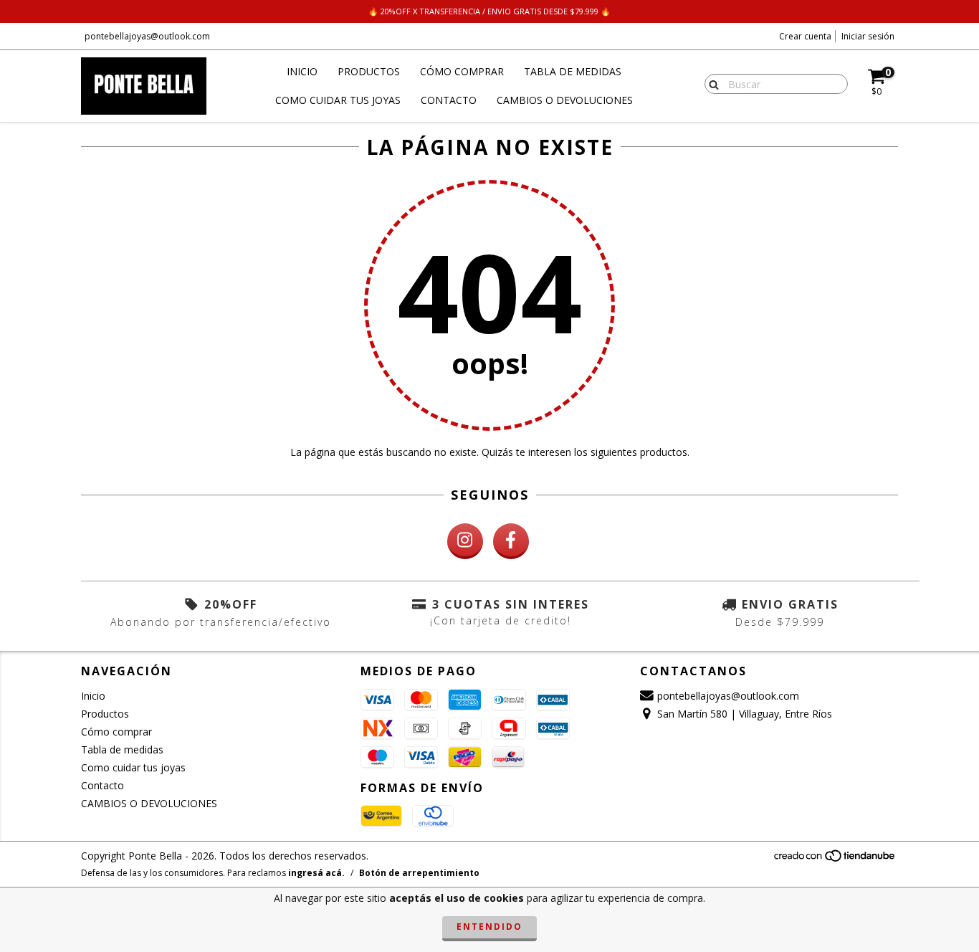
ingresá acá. (316, 873)
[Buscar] (711, 83)
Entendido (489, 926)
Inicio (302, 71)
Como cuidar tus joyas (338, 100)
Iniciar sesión (867, 36)
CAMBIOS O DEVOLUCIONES (565, 100)
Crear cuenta (805, 36)
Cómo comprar (462, 71)
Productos (369, 71)
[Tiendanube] (835, 860)
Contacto (449, 100)
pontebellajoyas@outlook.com (147, 36)
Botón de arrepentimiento (419, 873)
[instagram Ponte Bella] (465, 541)
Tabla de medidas (572, 71)
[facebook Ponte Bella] (511, 541)
